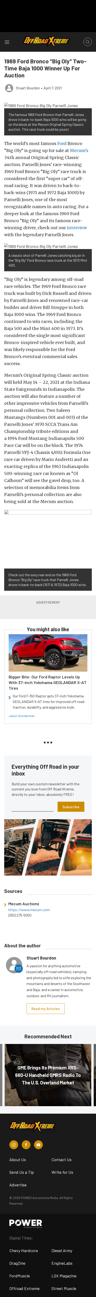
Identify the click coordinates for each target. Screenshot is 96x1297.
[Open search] (87, 42)
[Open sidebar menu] (7, 42)
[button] (48, 105)
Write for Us (62, 1172)
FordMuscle (19, 1275)
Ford (62, 143)
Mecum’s (79, 150)
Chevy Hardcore (23, 1250)
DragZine (17, 1263)
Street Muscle (63, 1288)
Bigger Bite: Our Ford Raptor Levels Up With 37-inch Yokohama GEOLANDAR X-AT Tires (47, 682)
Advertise (18, 1184)
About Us (17, 1159)
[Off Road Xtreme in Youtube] (38, 1144)
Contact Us (61, 1159)
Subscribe (70, 806)
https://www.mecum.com (29, 910)
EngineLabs (61, 1263)
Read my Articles (45, 1008)
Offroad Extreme (24, 1288)
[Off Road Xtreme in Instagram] (13, 1144)
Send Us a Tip (21, 1172)
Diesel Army (61, 1250)
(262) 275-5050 (19, 915)
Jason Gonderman (21, 716)
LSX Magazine (63, 1275)
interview (77, 227)
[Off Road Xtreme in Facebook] (26, 1144)
